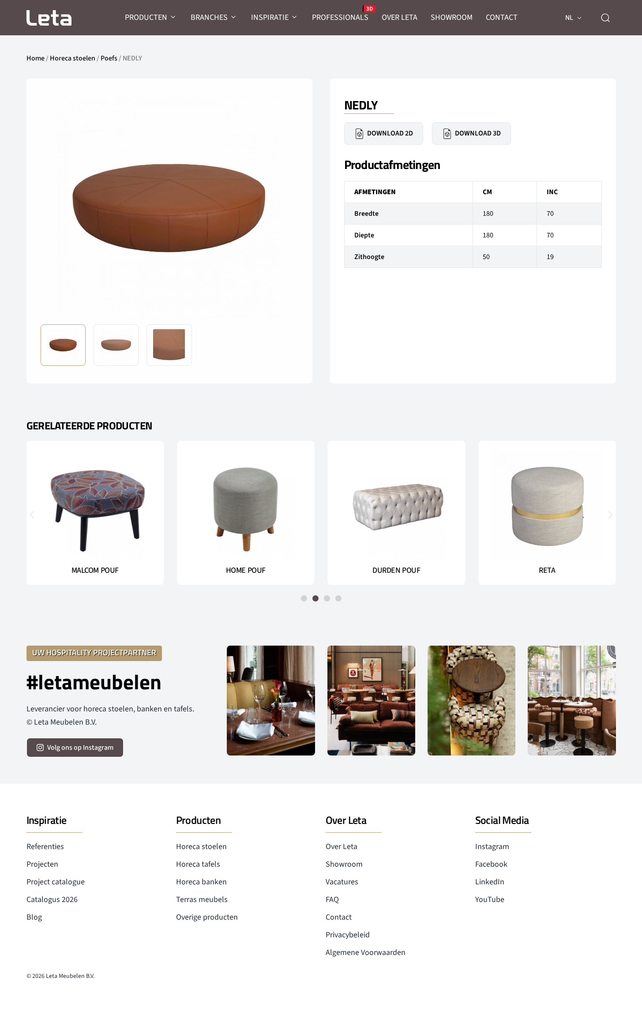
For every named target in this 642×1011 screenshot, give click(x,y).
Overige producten (207, 917)
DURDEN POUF (396, 570)
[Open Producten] (173, 17)
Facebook (491, 864)
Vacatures (342, 881)
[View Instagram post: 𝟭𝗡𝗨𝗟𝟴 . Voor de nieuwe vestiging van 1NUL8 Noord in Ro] (572, 700)
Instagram (492, 846)
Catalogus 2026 (52, 899)
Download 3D (478, 133)
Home (35, 58)
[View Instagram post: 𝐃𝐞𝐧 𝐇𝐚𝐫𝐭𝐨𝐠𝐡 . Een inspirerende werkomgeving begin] (371, 700)
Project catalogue (55, 881)
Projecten (42, 864)
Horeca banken (201, 881)
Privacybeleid (348, 934)
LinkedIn (489, 881)
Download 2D (390, 133)
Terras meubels (202, 899)
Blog (34, 917)
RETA (547, 570)
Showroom (344, 864)
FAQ (332, 899)
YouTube (489, 899)
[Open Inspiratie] (295, 17)
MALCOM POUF (95, 570)
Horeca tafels (198, 864)
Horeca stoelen (72, 58)
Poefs (109, 58)
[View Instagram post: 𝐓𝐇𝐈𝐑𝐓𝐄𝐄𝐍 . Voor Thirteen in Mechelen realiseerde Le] (471, 700)
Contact (339, 917)
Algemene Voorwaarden (365, 952)
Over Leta (341, 846)
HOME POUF (246, 570)
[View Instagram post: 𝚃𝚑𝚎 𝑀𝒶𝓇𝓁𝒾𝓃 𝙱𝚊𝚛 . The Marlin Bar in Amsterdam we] (271, 700)
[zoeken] (605, 17)
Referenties (45, 846)
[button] (284, 207)
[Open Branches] (234, 17)
